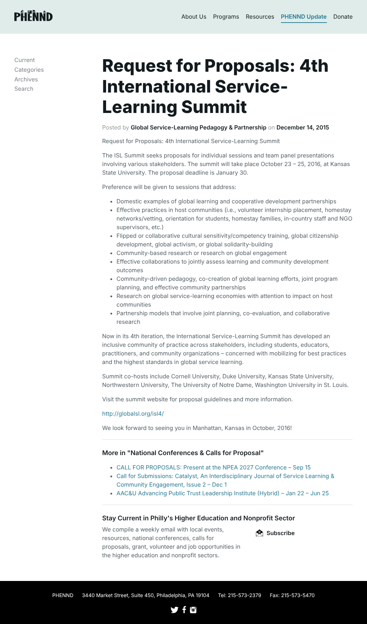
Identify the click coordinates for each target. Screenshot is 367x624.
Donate (343, 16)
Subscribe (280, 532)
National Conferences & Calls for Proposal (195, 453)
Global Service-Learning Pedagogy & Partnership (199, 127)
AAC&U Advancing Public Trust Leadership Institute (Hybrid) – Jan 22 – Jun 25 (222, 493)
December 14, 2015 (303, 127)
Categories (29, 69)
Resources (260, 16)
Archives (26, 79)
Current (24, 59)
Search (23, 88)
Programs (226, 16)
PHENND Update (304, 16)
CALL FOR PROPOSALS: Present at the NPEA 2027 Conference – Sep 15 (213, 467)
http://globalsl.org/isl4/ (133, 413)
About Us (193, 16)
